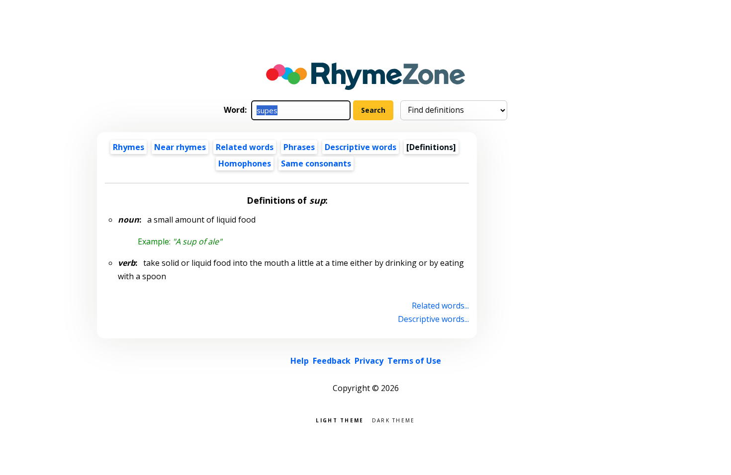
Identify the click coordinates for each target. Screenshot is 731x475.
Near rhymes (180, 147)
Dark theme (393, 419)
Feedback (332, 360)
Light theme (340, 419)
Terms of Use (414, 360)
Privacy (369, 360)
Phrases (299, 147)
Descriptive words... (433, 319)
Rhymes (128, 147)
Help (299, 360)
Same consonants (316, 163)
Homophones (244, 163)
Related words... (440, 305)
